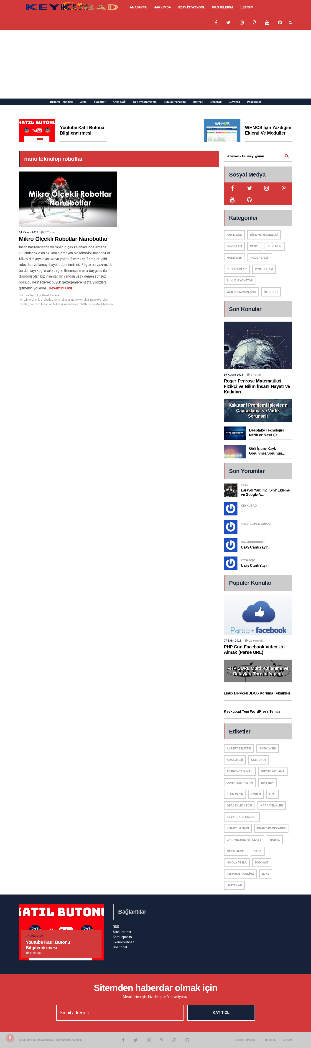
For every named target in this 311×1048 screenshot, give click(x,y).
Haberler (100, 102)
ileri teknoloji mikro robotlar (35, 299)
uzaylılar (234, 885)
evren (256, 794)
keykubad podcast (242, 817)
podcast (261, 862)
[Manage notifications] (10, 1038)
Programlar (237, 269)
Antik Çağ (119, 102)
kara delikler (271, 805)
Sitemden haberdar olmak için (155, 988)
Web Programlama (145, 102)
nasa (258, 851)
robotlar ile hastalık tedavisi (96, 304)
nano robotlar (62, 299)
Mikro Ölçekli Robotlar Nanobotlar (63, 239)
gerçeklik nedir (239, 805)
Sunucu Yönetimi (175, 102)
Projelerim (264, 269)
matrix (275, 839)
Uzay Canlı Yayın (255, 547)
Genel (83, 102)
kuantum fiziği (238, 828)
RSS (116, 926)
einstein (267, 782)
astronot (258, 760)
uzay (265, 874)
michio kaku (236, 851)
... (242, 511)
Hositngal (120, 947)
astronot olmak (240, 771)
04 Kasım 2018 (28, 232)
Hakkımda (269, 1040)
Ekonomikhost (123, 942)
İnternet (198, 102)
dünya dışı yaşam (240, 782)
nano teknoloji (80, 299)
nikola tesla (237, 862)
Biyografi (216, 102)
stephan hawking (240, 874)
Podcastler (254, 102)
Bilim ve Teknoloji (61, 102)
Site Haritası (122, 932)
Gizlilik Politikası (245, 1040)
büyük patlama (273, 771)
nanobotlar (70, 304)
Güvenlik (234, 102)
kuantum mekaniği (271, 828)
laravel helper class (244, 839)
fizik (272, 794)
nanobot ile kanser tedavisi (46, 304)
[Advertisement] (155, 64)
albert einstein (239, 748)
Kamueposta (122, 937)
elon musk (235, 794)
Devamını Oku (60, 288)
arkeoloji (235, 760)
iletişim (287, 1040)
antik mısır (267, 748)
